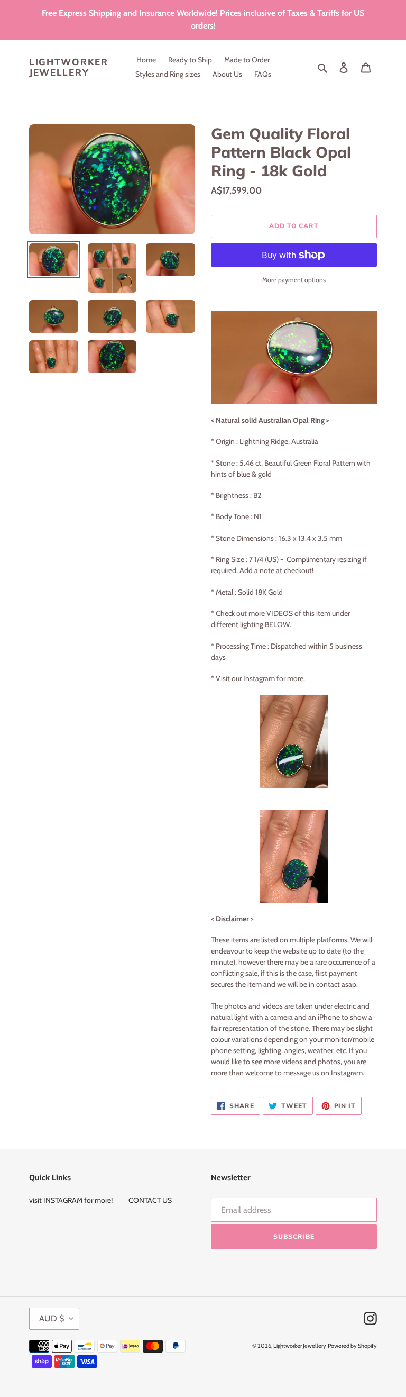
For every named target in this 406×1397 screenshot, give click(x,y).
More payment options (294, 280)
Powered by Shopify (352, 1345)
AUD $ (51, 1318)
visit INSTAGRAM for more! (71, 1200)
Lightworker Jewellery (68, 67)
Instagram (259, 678)
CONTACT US (150, 1200)
